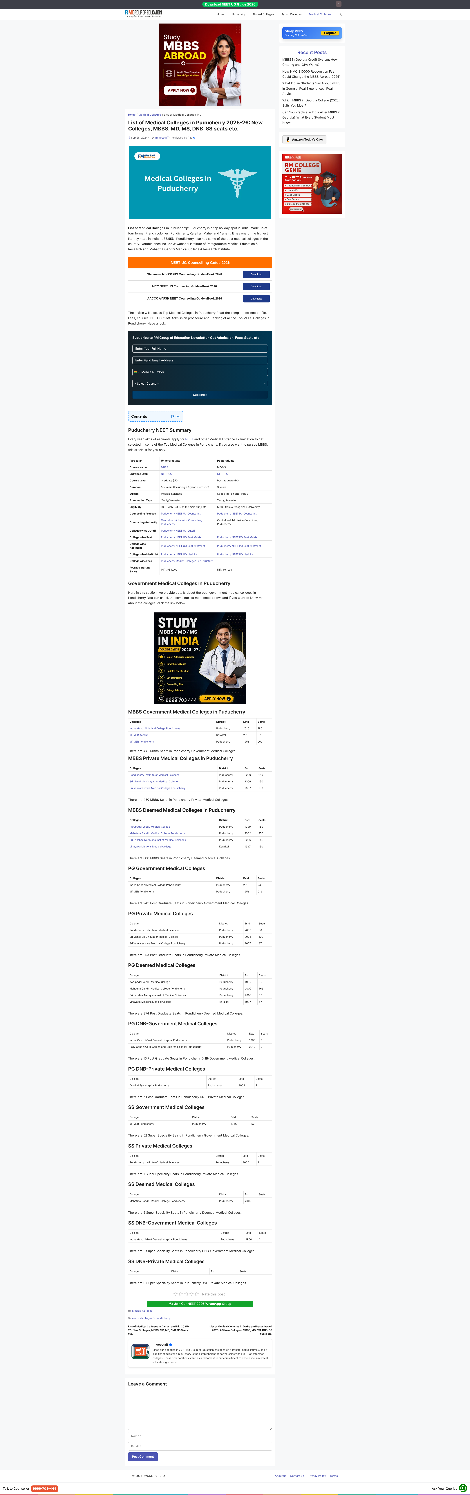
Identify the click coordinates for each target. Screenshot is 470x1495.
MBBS (164, 467)
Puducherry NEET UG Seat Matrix (181, 537)
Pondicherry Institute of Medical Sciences (154, 774)
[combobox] (136, 372)
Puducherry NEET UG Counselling (181, 513)
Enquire (330, 33)
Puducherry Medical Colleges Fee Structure (187, 560)
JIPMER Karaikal (139, 734)
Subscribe (200, 395)
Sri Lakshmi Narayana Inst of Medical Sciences (158, 839)
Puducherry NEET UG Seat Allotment (183, 545)
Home (221, 14)
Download (256, 274)
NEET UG (166, 473)
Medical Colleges (320, 14)
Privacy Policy (317, 1476)
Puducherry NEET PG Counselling (237, 513)
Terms (334, 1476)
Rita (190, 137)
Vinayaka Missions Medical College (150, 846)
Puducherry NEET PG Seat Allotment (239, 545)
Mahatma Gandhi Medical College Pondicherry (157, 833)
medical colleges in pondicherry (151, 1318)
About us (280, 1476)
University (238, 14)
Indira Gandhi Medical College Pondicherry (155, 728)
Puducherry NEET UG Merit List (179, 554)
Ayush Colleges (291, 14)
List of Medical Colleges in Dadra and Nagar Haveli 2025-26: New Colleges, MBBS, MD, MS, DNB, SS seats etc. (240, 1330)
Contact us (297, 1476)
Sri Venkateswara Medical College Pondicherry (157, 788)
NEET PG (222, 473)
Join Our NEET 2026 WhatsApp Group (202, 1304)
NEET (189, 439)
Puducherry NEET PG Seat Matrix (237, 537)
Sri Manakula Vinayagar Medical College (154, 781)
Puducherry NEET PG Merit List (235, 554)
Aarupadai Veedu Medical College (150, 826)
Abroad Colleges (263, 14)
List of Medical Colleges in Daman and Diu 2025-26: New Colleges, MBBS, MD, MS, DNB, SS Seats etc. (158, 1330)
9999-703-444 (44, 1488)
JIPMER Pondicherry (142, 741)
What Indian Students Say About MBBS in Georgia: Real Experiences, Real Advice (311, 88)
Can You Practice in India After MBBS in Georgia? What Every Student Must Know (311, 117)
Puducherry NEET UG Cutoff (178, 530)
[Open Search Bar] (340, 14)
